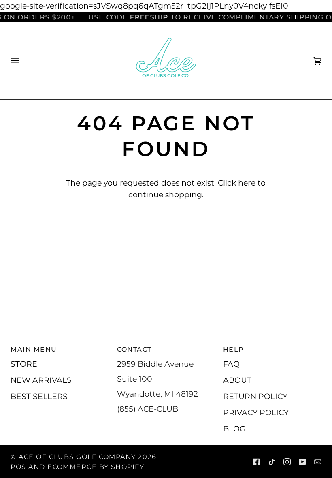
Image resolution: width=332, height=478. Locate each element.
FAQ (231, 364)
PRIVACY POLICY (256, 412)
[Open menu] (23, 60)
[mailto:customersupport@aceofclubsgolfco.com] (317, 461)
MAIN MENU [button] (34, 349)
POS (18, 467)
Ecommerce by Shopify (95, 467)
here (246, 183)
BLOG (234, 428)
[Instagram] (287, 461)
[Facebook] (256, 461)
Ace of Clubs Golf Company (77, 456)
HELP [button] (233, 349)
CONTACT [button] (134, 349)
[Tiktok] (271, 461)
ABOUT (237, 380)
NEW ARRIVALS (41, 380)
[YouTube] (302, 461)
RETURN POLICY (255, 396)
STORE (24, 364)
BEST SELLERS (39, 396)
